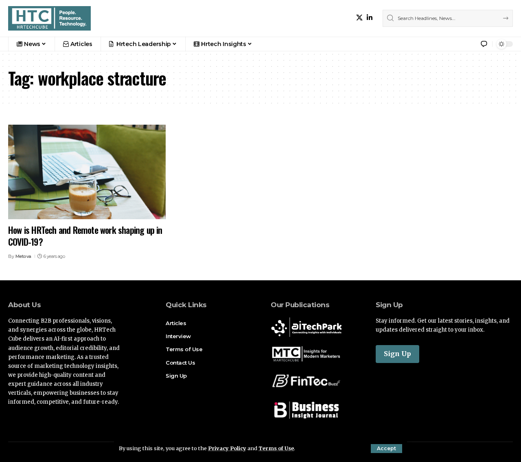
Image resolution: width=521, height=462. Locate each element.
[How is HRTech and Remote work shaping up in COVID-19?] (87, 172)
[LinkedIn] (369, 17)
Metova (23, 256)
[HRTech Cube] (49, 18)
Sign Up (397, 354)
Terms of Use (276, 448)
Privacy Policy (227, 448)
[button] (386, 448)
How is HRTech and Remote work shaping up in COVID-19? (85, 235)
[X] (359, 17)
